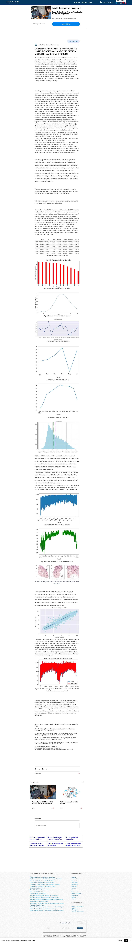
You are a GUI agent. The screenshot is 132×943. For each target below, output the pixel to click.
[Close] (130, 940)
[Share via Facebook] (35, 769)
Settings (120, 940)
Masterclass (75, 895)
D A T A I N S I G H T (12, 1)
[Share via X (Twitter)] (39, 769)
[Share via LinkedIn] (43, 769)
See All (82, 782)
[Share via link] (46, 769)
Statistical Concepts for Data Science (69, 802)
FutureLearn (75, 891)
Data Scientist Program (66, 8)
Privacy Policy (31, 940)
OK (126, 940)
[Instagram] (121, 3)
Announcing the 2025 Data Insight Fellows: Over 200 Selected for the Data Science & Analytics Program (42, 802)
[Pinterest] (125, 3)
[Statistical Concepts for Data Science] (71, 792)
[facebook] (118, 3)
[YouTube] (123, 3)
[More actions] (79, 45)
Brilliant (74, 877)
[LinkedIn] (116, 3)
